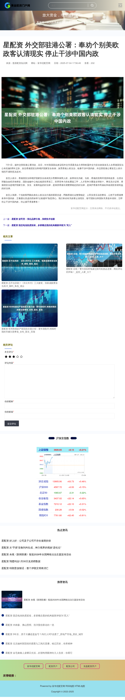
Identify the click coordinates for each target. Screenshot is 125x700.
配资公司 (70, 666)
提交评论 (11, 423)
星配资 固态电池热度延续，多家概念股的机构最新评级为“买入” (42, 225)
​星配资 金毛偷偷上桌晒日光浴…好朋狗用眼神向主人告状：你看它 (38, 652)
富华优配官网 (33, 666)
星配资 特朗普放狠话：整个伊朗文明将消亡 (25, 568)
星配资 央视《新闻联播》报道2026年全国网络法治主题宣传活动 (36, 554)
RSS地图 (70, 685)
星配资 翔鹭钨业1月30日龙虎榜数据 (21, 561)
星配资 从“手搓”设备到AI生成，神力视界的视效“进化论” (31, 547)
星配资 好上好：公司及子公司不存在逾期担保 (26, 540)
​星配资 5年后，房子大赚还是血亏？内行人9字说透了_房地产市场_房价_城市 (44, 634)
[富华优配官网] (17, 5)
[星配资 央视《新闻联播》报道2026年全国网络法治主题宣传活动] (12, 599)
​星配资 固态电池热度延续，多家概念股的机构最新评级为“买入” (37, 615)
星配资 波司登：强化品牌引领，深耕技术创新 (33, 218)
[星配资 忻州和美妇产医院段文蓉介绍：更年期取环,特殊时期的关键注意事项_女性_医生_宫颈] (30, 307)
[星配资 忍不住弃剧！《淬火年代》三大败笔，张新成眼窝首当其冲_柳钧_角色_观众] (30, 261)
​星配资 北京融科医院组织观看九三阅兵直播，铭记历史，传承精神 (38, 643)
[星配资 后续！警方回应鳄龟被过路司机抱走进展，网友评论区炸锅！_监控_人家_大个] (94, 254)
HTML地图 (80, 685)
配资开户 (53, 666)
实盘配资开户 (90, 666)
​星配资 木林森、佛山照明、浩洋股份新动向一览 (29, 624)
